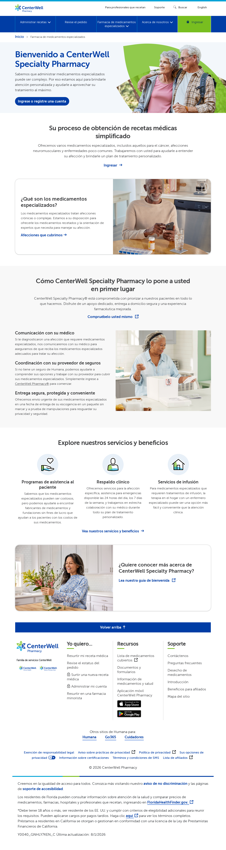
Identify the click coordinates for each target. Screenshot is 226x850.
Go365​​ (110, 737)
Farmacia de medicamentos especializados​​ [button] (116, 24)
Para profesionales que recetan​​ (125, 7)
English (202, 7)
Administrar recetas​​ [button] (34, 22)
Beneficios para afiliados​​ (187, 689)
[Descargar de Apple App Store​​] (129, 704)
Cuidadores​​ (134, 737)
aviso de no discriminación (165, 784)
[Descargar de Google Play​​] (129, 713)
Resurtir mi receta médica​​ (87, 656)
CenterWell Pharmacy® (32, 383)
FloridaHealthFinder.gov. (168, 802)
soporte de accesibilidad (43, 789)
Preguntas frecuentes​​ (185, 663)
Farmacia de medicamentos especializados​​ (57, 37)
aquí (130, 816)
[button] (194, 24)
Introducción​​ (178, 682)
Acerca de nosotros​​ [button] (156, 22)
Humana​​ (89, 737)
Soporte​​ (159, 7)
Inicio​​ (19, 37)
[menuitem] (35, 24)
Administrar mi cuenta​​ (88, 686)
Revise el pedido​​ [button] (76, 22)
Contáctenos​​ (178, 656)
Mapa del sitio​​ (179, 696)
